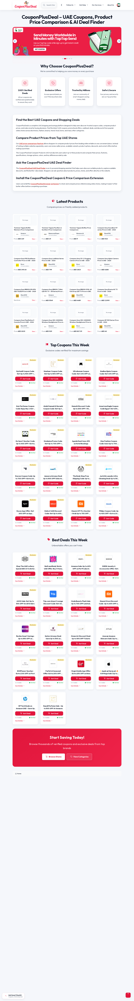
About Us (111, 5)
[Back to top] (128, 995)
